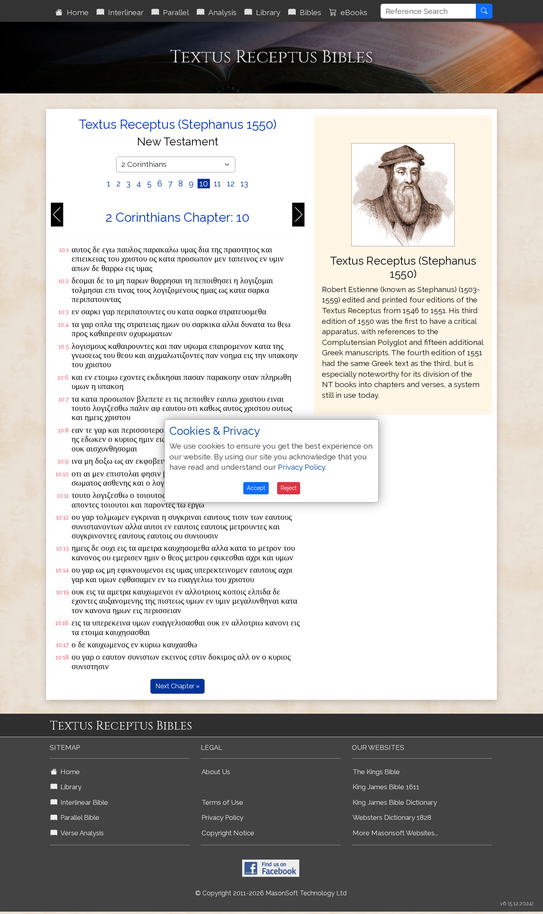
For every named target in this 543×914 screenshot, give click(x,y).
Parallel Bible (78, 817)
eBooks (352, 12)
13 (244, 183)
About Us (216, 772)
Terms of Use (222, 802)
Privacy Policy (222, 817)
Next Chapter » (177, 686)
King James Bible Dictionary (395, 802)
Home (76, 12)
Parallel (174, 12)
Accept (256, 488)
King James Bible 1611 (386, 787)
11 (217, 183)
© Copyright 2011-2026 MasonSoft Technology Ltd (271, 893)
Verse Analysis (80, 833)
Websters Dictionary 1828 (392, 817)
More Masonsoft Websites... (395, 833)
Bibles (308, 12)
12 (231, 183)
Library (266, 12)
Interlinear (124, 12)
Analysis (220, 12)
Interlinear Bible (82, 802)
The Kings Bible (376, 772)
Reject (289, 488)
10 (204, 183)
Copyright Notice (228, 833)
